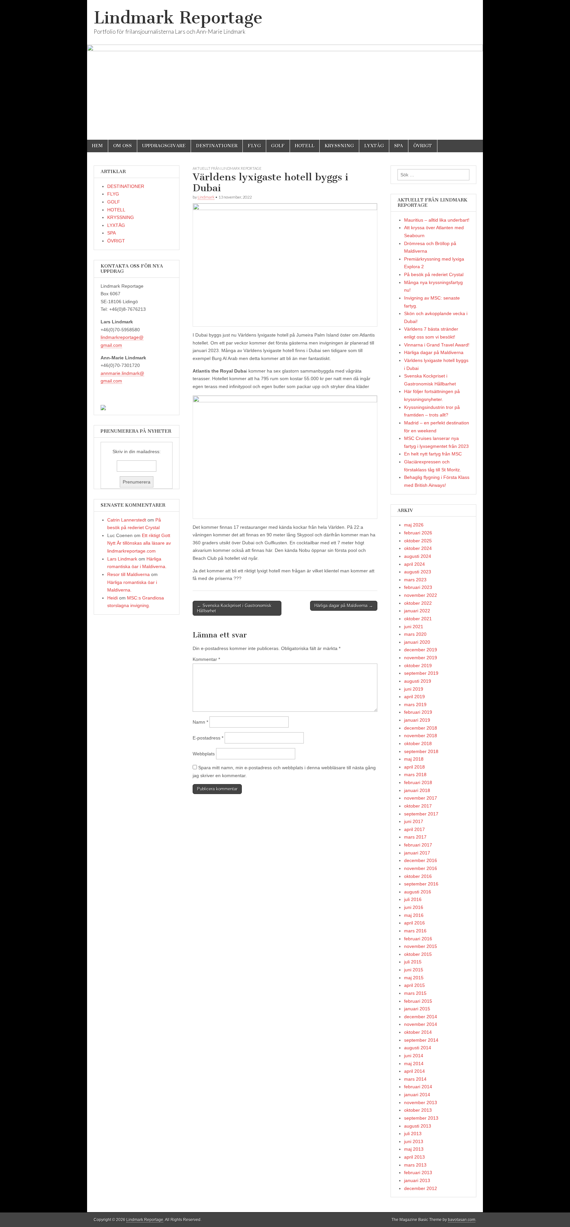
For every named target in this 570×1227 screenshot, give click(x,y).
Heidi (112, 597)
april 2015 (414, 985)
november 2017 (420, 798)
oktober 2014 (418, 1032)
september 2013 (421, 1118)
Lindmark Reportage (178, 18)
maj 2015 (414, 977)
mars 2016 (415, 930)
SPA (398, 146)
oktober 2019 (418, 665)
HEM (97, 146)
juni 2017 (413, 821)
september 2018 (421, 751)
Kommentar (206, 659)
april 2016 (414, 922)
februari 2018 (418, 782)
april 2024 (414, 564)
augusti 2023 (417, 571)
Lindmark (206, 197)
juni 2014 (413, 1055)
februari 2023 (418, 587)
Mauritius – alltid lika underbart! (436, 220)
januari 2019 (417, 720)
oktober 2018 (418, 743)
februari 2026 (418, 532)
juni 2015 (413, 969)
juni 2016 (413, 907)
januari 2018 (417, 790)
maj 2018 (414, 759)
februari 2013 (418, 1172)
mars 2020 (415, 634)
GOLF (278, 146)
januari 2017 (417, 852)
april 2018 (414, 767)
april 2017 (414, 829)
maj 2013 (414, 1149)
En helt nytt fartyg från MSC (433, 453)
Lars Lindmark (122, 558)
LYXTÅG (374, 146)
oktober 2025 (418, 540)
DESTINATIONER (217, 146)
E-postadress (208, 737)
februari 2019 (418, 712)
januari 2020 (417, 642)
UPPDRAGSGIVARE (164, 146)
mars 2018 (415, 774)
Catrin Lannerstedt (126, 520)
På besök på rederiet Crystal (433, 274)
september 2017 (421, 813)
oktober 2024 (418, 548)
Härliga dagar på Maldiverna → (343, 605)
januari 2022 (417, 610)
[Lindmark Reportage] (285, 70)
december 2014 (420, 1016)
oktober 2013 (418, 1110)
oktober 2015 (418, 954)
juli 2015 (413, 961)
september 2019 (421, 673)
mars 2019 (415, 704)
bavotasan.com (461, 1219)
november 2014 (420, 1024)
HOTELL (304, 146)
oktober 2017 (418, 806)
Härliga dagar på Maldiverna (433, 352)
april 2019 (414, 696)
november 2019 (420, 657)
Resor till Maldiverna (128, 574)
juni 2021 (413, 626)
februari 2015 (418, 1001)
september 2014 (421, 1040)
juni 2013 (413, 1141)
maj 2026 (414, 524)
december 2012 (420, 1188)
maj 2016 (414, 915)
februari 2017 (418, 845)
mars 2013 (415, 1165)
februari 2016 (418, 938)
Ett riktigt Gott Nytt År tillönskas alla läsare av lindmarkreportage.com (139, 543)
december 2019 (420, 649)
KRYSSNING (339, 146)
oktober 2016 (418, 876)
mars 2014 (415, 1079)
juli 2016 (413, 899)
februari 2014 (418, 1086)
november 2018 (420, 735)
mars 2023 (415, 579)
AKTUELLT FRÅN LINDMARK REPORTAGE (227, 168)
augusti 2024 (417, 556)
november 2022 (420, 595)
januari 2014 (417, 1094)
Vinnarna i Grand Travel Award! (436, 344)
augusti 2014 (417, 1047)
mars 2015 (415, 993)
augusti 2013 (417, 1126)
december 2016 (420, 860)
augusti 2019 (417, 681)
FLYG (254, 146)
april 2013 (414, 1157)
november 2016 (420, 868)
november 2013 (420, 1102)
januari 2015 (417, 1008)
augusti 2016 (417, 891)
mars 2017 (415, 837)
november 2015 (420, 946)
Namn (200, 722)
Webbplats (204, 753)
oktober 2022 (418, 603)
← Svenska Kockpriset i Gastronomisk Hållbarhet (234, 608)
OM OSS (122, 146)
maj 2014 (414, 1063)
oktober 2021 (418, 618)
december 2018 (420, 728)
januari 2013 (417, 1180)
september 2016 (421, 883)
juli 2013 (413, 1133)
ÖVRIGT (422, 146)
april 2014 (414, 1071)
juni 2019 (413, 689)
